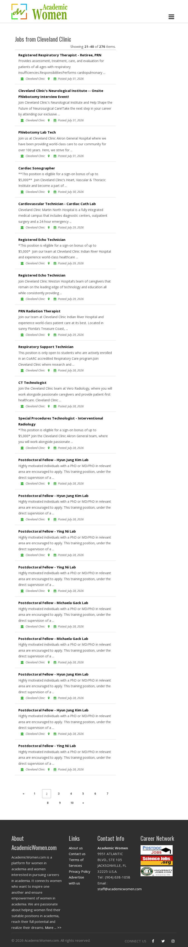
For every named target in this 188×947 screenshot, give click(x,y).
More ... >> (53, 927)
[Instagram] (173, 941)
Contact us (77, 853)
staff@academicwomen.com (119, 889)
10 (72, 803)
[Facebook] (152, 941)
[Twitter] (163, 941)
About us (76, 848)
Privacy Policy (79, 871)
